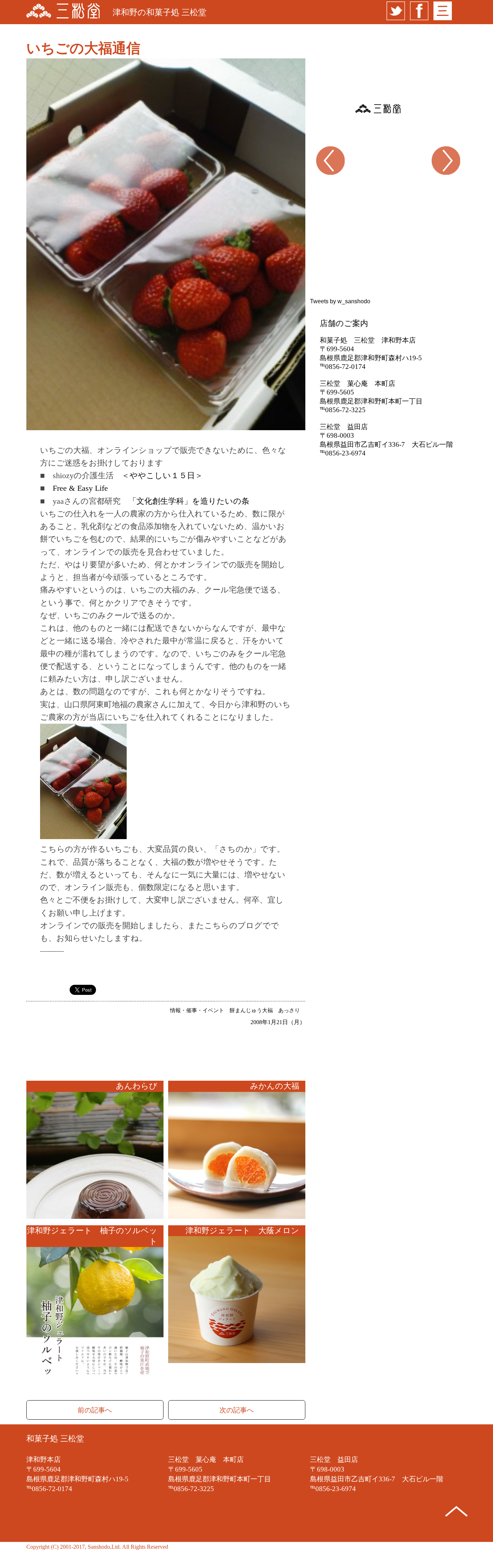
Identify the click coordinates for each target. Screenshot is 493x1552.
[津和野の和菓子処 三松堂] (63, 12)
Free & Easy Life (80, 488)
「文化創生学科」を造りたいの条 (188, 501)
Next (451, 182)
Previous (315, 182)
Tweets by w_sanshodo (340, 301)
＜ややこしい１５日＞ (162, 475)
